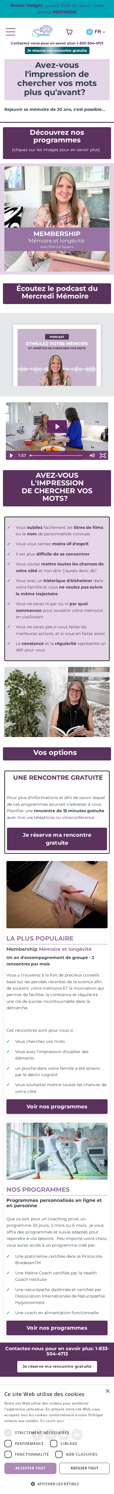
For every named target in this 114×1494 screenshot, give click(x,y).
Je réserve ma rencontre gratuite (57, 50)
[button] (57, 1483)
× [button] (107, 1391)
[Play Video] (11, 455)
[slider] (57, 455)
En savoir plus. (52, 1420)
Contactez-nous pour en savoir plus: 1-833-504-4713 (57, 43)
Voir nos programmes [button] (57, 1106)
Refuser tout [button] (84, 1468)
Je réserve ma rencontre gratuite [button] (57, 838)
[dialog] (57, 1439)
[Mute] (91, 455)
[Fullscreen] (102, 455)
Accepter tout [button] (30, 1468)
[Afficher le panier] (69, 32)
